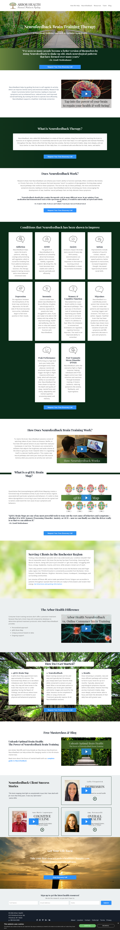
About (73, 920)
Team (105, 6)
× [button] (118, 923)
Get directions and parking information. (48, 584)
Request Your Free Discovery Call (60, 67)
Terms (102, 920)
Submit (106, 903)
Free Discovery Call (60, 877)
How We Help (75, 6)
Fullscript (95, 920)
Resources (97, 6)
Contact (87, 920)
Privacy (108, 920)
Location (80, 920)
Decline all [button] (105, 925)
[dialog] (60, 926)
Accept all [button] (87, 925)
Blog (109, 6)
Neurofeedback (86, 6)
